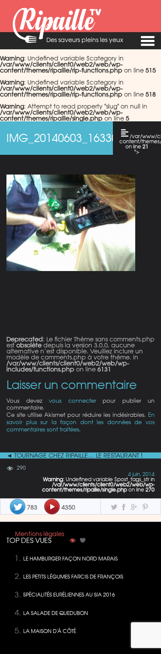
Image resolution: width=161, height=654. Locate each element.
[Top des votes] (83, 541)
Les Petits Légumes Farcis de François (73, 576)
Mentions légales (39, 534)
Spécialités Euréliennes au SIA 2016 (69, 594)
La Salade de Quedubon (55, 613)
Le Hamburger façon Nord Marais (70, 558)
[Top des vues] (72, 541)
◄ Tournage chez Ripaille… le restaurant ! (74, 455)
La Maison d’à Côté (49, 631)
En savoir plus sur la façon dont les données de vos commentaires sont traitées (80, 422)
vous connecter (72, 400)
